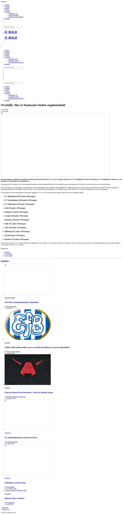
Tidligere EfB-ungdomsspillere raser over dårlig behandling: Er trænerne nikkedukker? (37, 347)
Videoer (7, 10)
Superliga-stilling (13, 15)
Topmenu (4, 1)
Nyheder (7, 6)
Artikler (7, 8)
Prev (3, 507)
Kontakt (7, 18)
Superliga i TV (12, 13)
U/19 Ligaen (8, 256)
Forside (7, 5)
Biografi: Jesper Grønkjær (15, 498)
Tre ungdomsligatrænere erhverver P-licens (21, 437)
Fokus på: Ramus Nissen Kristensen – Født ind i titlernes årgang (29, 392)
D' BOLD (11, 32)
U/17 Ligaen (8, 254)
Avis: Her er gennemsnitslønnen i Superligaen (22, 302)
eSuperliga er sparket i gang (15, 483)
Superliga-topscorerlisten (15, 17)
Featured (7, 252)
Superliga (7, 12)
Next (6, 507)
